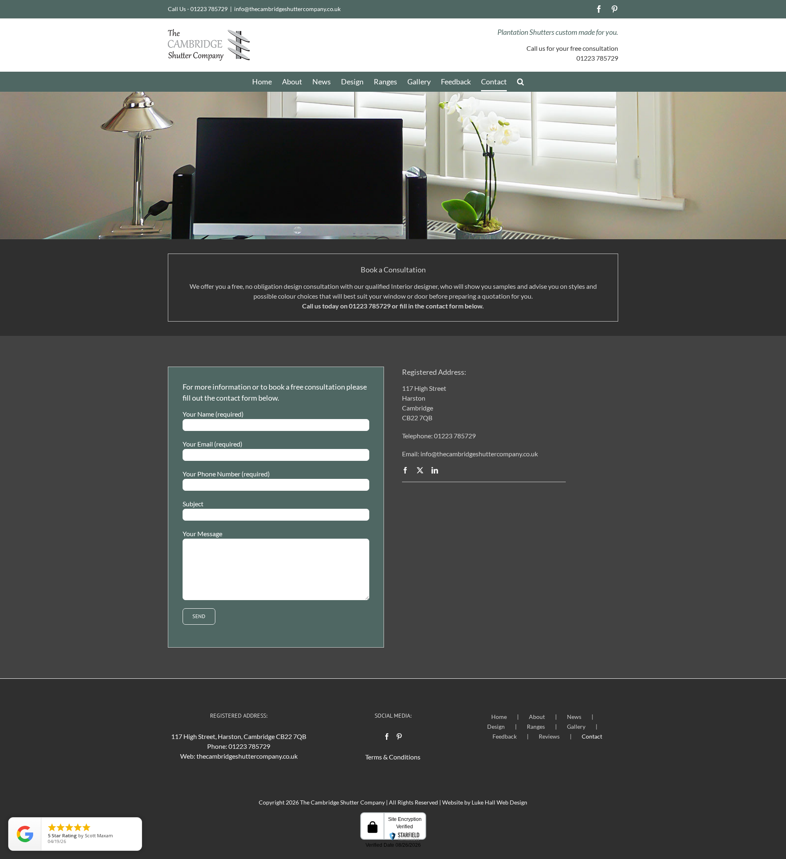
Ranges (536, 726)
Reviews (549, 736)
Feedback (504, 736)
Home (499, 716)
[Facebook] (387, 736)
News (574, 716)
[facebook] (405, 470)
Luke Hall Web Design (499, 802)
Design (496, 726)
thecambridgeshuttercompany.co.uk (247, 756)
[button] (520, 81)
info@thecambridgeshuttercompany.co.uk (287, 8)
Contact (592, 736)
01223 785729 (249, 746)
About (537, 716)
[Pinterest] (399, 736)
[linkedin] (434, 470)
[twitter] (420, 470)
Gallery (576, 726)
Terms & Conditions (392, 757)
